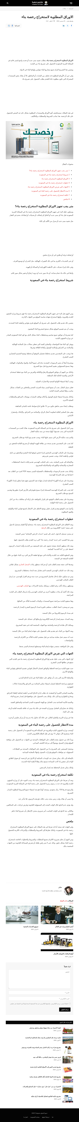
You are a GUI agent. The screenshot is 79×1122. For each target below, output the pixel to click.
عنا (52, 1117)
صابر (68, 21)
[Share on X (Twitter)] (67, 25)
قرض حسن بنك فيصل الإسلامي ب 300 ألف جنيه (47, 1057)
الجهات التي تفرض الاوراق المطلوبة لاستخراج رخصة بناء (49, 187)
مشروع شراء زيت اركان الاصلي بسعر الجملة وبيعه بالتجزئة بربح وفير (41, 1047)
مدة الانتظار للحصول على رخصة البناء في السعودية (51, 191)
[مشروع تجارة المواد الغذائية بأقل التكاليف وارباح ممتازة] (68, 1079)
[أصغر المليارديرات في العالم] (57, 915)
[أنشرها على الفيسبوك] (71, 25)
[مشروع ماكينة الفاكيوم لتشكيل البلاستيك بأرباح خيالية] (68, 1099)
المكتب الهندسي (23, 586)
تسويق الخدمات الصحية (30, 927)
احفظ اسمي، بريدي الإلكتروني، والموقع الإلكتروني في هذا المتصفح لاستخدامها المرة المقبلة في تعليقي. (39, 1004)
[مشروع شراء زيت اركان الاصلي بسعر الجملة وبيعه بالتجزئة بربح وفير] (68, 1050)
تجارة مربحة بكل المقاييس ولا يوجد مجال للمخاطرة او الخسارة (43, 1038)
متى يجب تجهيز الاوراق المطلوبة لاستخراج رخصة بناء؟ (49, 170)
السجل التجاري (24, 564)
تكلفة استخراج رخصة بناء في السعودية (55, 195)
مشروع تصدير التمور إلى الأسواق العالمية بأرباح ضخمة (45, 1067)
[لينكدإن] (63, 25)
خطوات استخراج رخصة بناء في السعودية (54, 183)
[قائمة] (71, 3)
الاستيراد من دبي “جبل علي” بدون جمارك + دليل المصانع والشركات (42, 1086)
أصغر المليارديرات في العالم (64, 927)
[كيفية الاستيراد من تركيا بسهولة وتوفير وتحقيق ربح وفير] (68, 1030)
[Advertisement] (39, 44)
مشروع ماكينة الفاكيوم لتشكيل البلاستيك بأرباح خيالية (46, 1096)
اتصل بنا (26, 1117)
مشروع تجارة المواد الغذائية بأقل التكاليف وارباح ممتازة (45, 1077)
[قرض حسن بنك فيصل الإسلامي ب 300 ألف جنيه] (68, 1059)
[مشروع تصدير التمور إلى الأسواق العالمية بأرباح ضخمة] (68, 1069)
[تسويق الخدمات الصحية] (22, 915)
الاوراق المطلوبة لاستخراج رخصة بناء (56, 179)
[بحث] (8, 3)
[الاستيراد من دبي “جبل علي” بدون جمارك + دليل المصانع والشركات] (68, 1089)
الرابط (44, 528)
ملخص (66, 199)
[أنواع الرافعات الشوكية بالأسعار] (57, 942)
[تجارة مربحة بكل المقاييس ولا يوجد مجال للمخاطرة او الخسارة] (68, 1040)
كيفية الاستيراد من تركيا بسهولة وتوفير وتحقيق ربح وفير (45, 1028)
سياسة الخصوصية (35, 1117)
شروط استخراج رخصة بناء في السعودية (54, 174)
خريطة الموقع (45, 1117)
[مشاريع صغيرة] (39, 3)
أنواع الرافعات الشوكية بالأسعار (63, 954)
